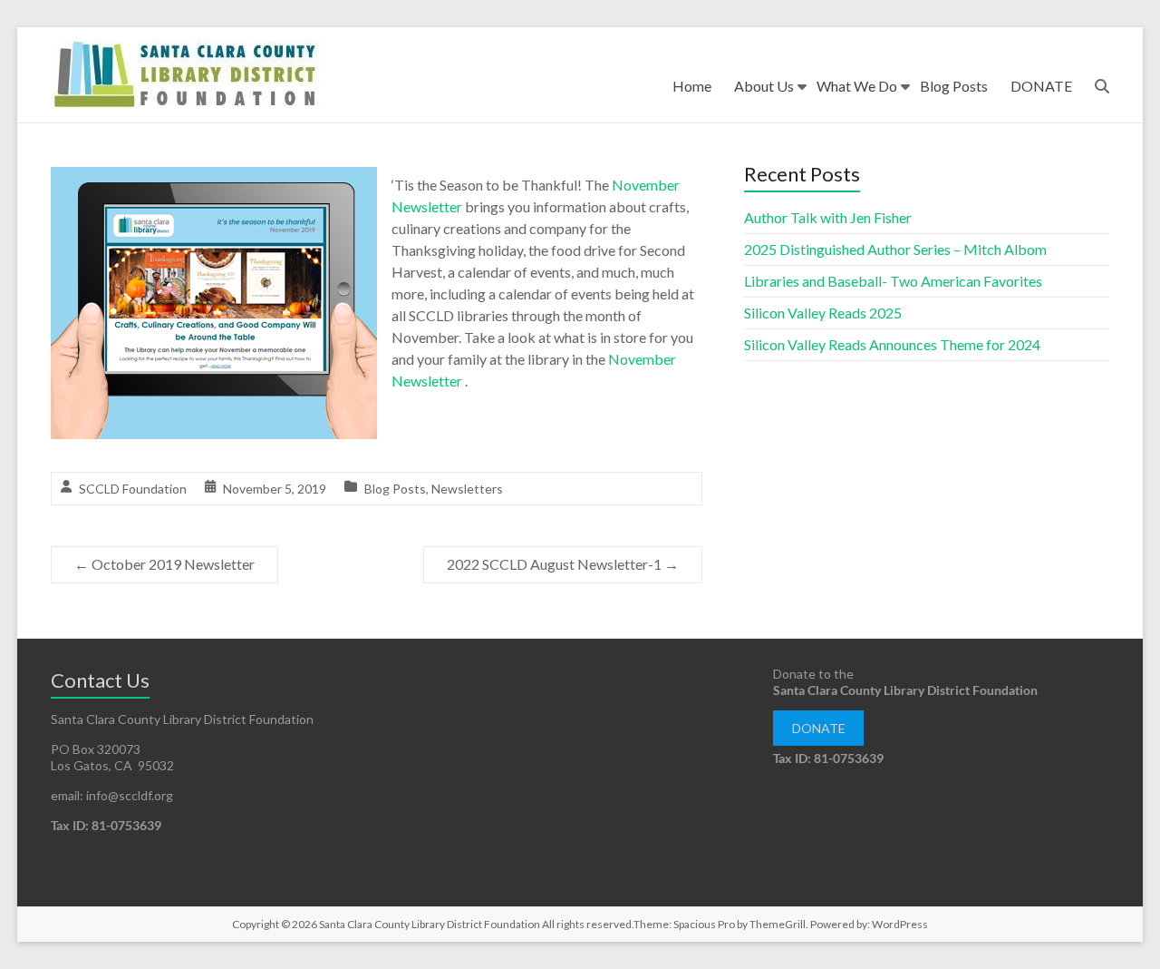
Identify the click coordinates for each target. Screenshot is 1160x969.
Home (691, 85)
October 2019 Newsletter (164, 564)
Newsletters (467, 488)
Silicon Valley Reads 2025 (823, 312)
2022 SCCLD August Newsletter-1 (563, 564)
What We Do (857, 85)
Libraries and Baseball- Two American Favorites (893, 280)
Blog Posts (954, 85)
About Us (764, 85)
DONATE (1041, 85)
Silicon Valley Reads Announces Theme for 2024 (892, 344)
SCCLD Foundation (133, 488)
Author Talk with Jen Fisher (828, 217)
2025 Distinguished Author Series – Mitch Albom (895, 249)
